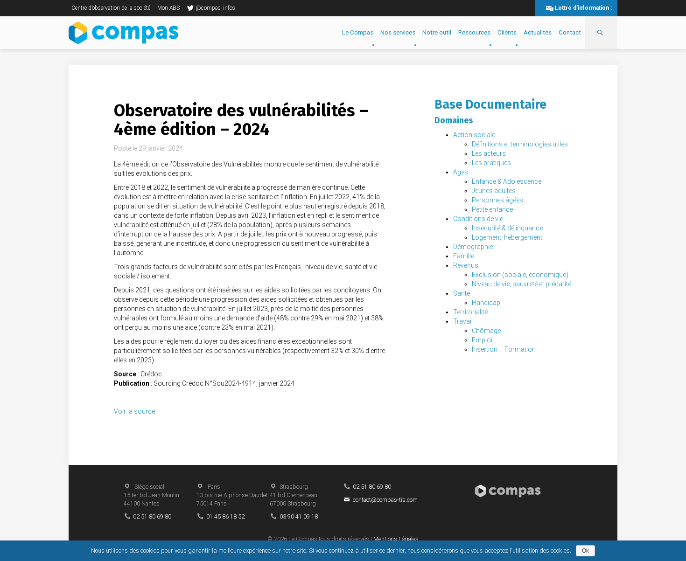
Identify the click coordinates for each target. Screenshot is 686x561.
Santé (461, 293)
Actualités (538, 32)
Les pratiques (491, 162)
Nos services (397, 32)
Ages (460, 172)
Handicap (486, 302)
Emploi (482, 340)
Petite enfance (492, 209)
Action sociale (474, 135)
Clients (507, 32)
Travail (463, 321)
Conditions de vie (478, 218)
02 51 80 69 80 (152, 516)
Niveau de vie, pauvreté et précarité (521, 284)
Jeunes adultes (494, 190)
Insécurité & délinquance (507, 228)
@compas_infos (215, 8)
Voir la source (134, 411)
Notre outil (436, 32)
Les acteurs (489, 153)
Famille (463, 256)
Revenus (465, 265)
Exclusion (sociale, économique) (520, 274)
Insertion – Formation (504, 349)
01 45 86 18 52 (225, 516)
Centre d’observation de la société (110, 8)
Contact (570, 32)
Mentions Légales (396, 538)
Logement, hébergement (507, 237)
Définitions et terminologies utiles (520, 144)
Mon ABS (168, 8)
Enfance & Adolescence (506, 181)
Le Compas (357, 32)
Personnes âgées (497, 200)
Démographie (473, 246)
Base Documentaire (490, 104)
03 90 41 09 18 (299, 516)
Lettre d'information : (583, 8)
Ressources (474, 32)
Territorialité (470, 312)
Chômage (486, 330)
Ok (585, 550)
